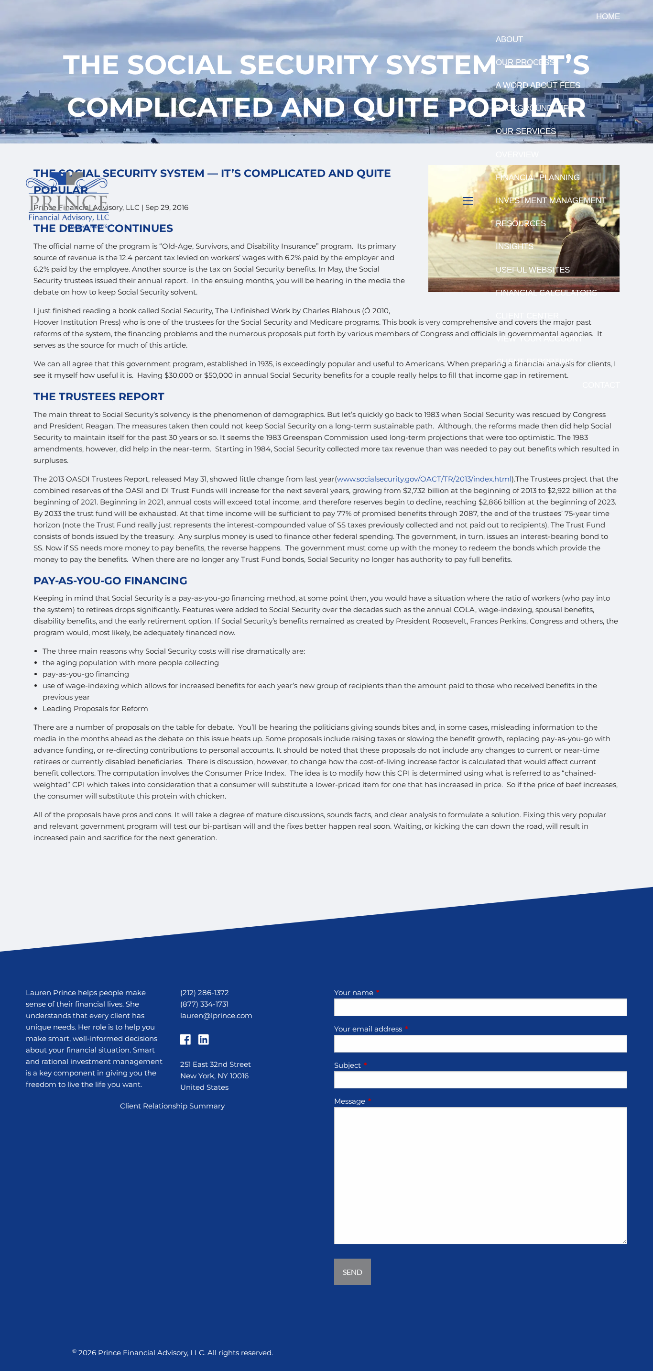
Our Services (526, 131)
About (509, 39)
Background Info (535, 108)
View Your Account (539, 338)
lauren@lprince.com (216, 1015)
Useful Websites (533, 269)
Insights (514, 246)
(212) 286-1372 (204, 992)
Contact (601, 385)
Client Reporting (535, 361)
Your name (391, 992)
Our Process (525, 62)
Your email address (405, 1028)
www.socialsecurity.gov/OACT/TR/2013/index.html (424, 478)
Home (608, 16)
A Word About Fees (538, 85)
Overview (517, 154)
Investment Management (551, 200)
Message (387, 1101)
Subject (384, 1065)
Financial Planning (538, 177)
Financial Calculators (546, 292)
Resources (521, 223)
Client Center (527, 315)
